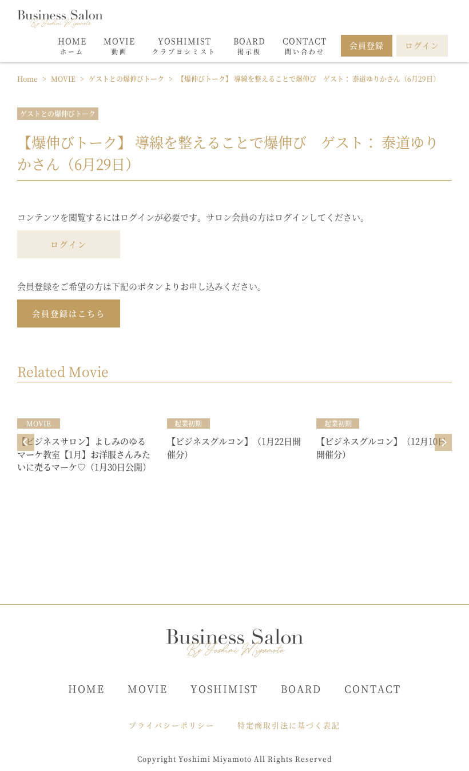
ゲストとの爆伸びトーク (58, 113)
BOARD (301, 688)
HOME (86, 688)
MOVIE (148, 688)
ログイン (68, 244)
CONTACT (372, 688)
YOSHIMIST (224, 688)
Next (443, 442)
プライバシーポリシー (171, 725)
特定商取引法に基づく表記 (288, 725)
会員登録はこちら (68, 313)
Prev (25, 442)
